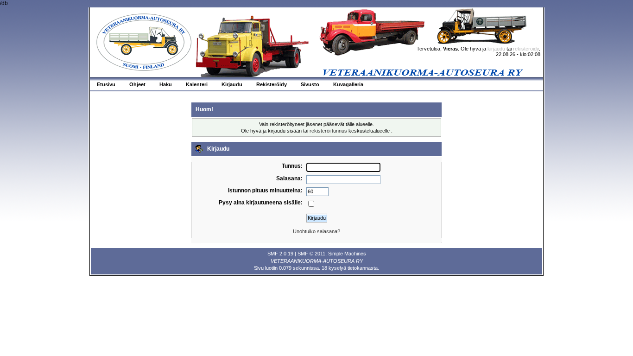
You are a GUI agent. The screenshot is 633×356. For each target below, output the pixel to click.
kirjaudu (496, 48)
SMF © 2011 (311, 253)
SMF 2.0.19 (280, 253)
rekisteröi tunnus (328, 131)
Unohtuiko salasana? (316, 231)
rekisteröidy (526, 48)
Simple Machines (347, 253)
